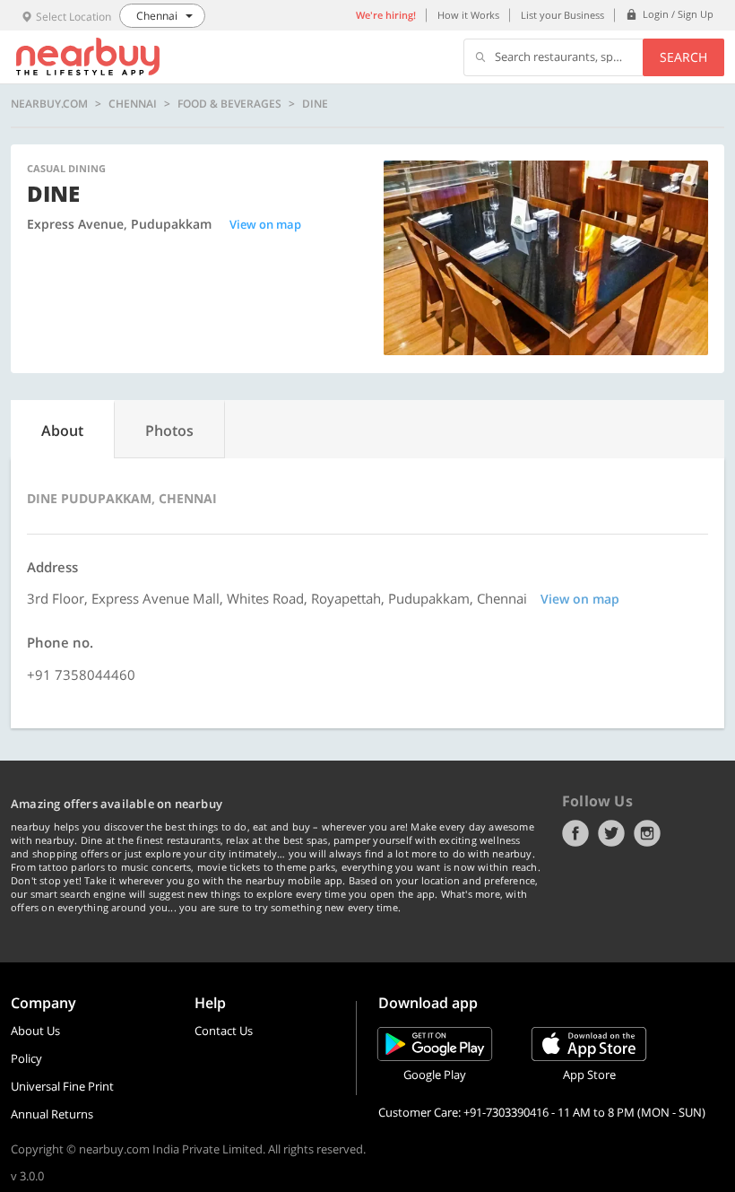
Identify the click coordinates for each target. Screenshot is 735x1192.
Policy (26, 1058)
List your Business (562, 15)
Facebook (575, 833)
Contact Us (224, 1030)
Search (683, 56)
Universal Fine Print (62, 1086)
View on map (265, 224)
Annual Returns (52, 1114)
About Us (35, 1030)
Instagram (647, 833)
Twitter (611, 833)
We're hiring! (386, 15)
